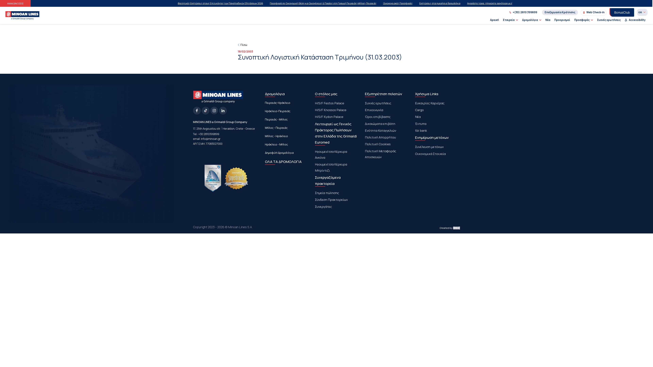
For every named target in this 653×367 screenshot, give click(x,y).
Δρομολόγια (530, 20)
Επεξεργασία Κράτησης (560, 12)
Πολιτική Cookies (378, 144)
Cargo (419, 110)
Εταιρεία (509, 20)
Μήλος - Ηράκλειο (276, 136)
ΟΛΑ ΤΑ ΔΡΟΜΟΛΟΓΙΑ (283, 161)
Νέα (547, 20)
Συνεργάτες (323, 206)
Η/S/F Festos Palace (329, 103)
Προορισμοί (562, 20)
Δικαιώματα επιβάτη (380, 123)
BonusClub (622, 12)
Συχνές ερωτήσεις (609, 20)
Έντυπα (420, 123)
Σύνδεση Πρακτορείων (331, 199)
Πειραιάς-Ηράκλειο (277, 103)
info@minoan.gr (211, 139)
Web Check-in (595, 12)
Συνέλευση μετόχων (429, 147)
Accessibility (637, 20)
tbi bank (421, 130)
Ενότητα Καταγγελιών (380, 130)
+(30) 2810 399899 (525, 12)
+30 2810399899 (208, 134)
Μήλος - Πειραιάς (276, 128)
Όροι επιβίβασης (378, 117)
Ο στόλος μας (326, 93)
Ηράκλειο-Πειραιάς (277, 111)
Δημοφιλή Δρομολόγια (279, 153)
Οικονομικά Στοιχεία (430, 154)
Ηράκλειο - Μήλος (276, 144)
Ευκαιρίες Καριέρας (430, 103)
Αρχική (494, 20)
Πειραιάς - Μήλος (276, 119)
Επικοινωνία (374, 110)
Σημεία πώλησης (327, 193)
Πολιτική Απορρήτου (380, 137)
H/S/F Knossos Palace (330, 110)
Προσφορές (582, 20)
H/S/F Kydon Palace (329, 117)
